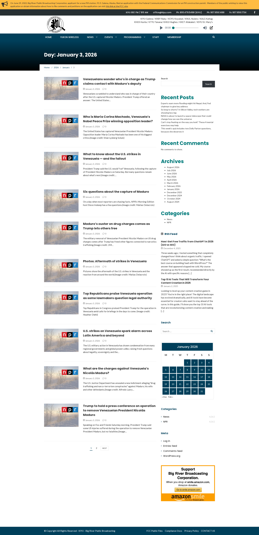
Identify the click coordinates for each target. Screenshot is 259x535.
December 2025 (174, 192)
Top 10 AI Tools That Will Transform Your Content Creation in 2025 (185, 281)
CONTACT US (208, 530)
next (104, 448)
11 (209, 369)
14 (180, 377)
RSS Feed (171, 234)
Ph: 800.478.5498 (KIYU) (189, 12)
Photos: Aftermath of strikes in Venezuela (115, 261)
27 (173, 391)
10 (202, 369)
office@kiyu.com (162, 12)
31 (202, 391)
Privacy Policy (191, 530)
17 (202, 377)
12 (166, 377)
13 (173, 377)
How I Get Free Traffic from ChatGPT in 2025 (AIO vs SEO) (187, 243)
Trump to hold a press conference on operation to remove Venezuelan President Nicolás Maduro (119, 410)
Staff (155, 37)
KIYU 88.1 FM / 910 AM (137, 12)
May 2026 (171, 176)
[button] (161, 28)
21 (180, 384)
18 (209, 377)
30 (194, 391)
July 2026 (171, 170)
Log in (166, 441)
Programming (132, 37)
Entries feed (170, 445)
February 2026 (173, 186)
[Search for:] (188, 331)
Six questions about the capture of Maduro (116, 192)
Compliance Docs (173, 530)
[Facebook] (254, 12)
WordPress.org (171, 456)
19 (166, 384)
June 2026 (172, 173)
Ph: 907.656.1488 (215, 12)
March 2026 (172, 183)
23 (194, 384)
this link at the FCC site (117, 6)
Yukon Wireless (69, 37)
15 (187, 377)
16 (194, 377)
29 (187, 391)
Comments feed (172, 451)
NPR (169, 222)
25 (209, 384)
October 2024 (173, 198)
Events (109, 37)
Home (48, 37)
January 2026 (173, 189)
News (90, 37)
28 (180, 391)
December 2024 (174, 195)
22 (187, 384)
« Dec (164, 397)
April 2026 (172, 179)
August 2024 (173, 201)
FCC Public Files (154, 530)
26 (166, 391)
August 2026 (173, 167)
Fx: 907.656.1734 (237, 12)
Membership (174, 37)
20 (173, 384)
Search (164, 78)
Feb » (170, 397)
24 (202, 384)
